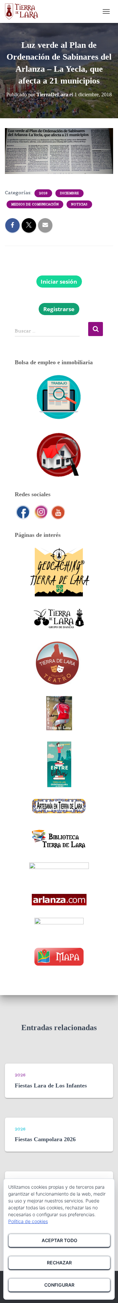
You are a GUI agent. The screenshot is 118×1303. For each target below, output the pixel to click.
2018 (43, 193)
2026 (20, 1074)
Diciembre (69, 193)
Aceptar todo (59, 1240)
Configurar (59, 1285)
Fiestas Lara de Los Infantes (51, 1085)
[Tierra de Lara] (24, 11)
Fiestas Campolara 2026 (45, 1139)
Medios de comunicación (35, 204)
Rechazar (59, 1262)
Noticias (79, 204)
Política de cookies (28, 1221)
